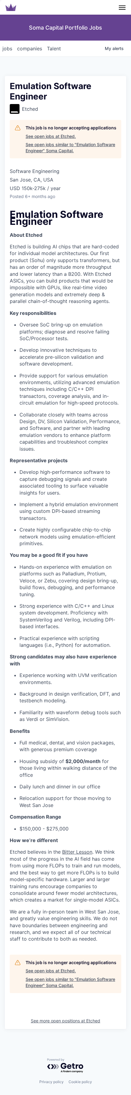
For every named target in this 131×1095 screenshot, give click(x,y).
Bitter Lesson (77, 852)
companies (29, 48)
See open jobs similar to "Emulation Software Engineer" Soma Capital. (70, 147)
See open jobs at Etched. (51, 136)
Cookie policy (80, 1081)
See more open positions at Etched (65, 1020)
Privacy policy (51, 1081)
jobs (7, 48)
